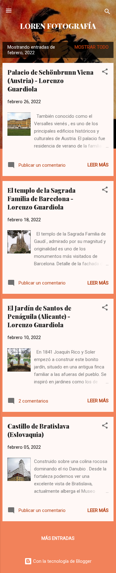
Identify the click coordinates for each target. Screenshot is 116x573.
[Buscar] (107, 12)
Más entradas (58, 538)
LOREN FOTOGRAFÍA (58, 26)
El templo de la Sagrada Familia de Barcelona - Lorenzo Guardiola (41, 198)
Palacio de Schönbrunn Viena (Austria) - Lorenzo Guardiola (50, 80)
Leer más (98, 165)
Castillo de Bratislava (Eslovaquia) (38, 430)
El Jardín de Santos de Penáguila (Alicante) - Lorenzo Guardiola (39, 316)
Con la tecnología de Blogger (62, 561)
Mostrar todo (92, 47)
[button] (105, 72)
